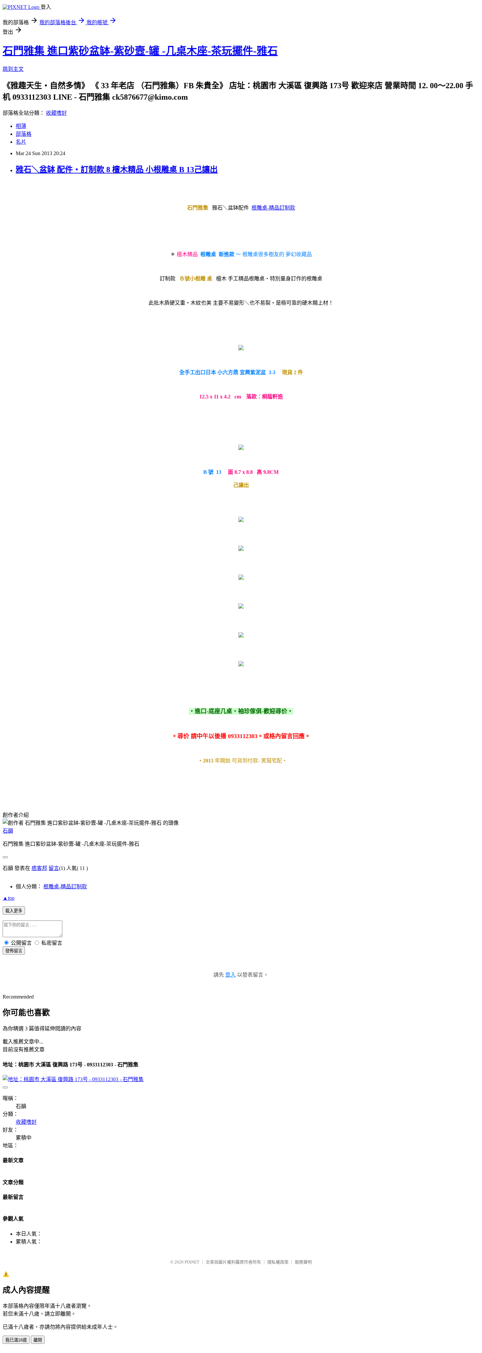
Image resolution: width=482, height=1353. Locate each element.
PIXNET (192, 1262)
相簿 (21, 126)
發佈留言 (13, 950)
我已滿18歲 (16, 1340)
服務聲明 (303, 1262)
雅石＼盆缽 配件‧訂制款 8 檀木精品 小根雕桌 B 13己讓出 (117, 169)
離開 (37, 1340)
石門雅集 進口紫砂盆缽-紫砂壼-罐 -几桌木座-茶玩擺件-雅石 (140, 51)
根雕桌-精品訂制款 (273, 208)
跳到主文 (13, 69)
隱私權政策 (278, 1262)
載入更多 (13, 910)
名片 (21, 142)
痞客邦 (39, 868)
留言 (54, 868)
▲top (8, 898)
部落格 (23, 134)
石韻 (8, 831)
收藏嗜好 (56, 113)
